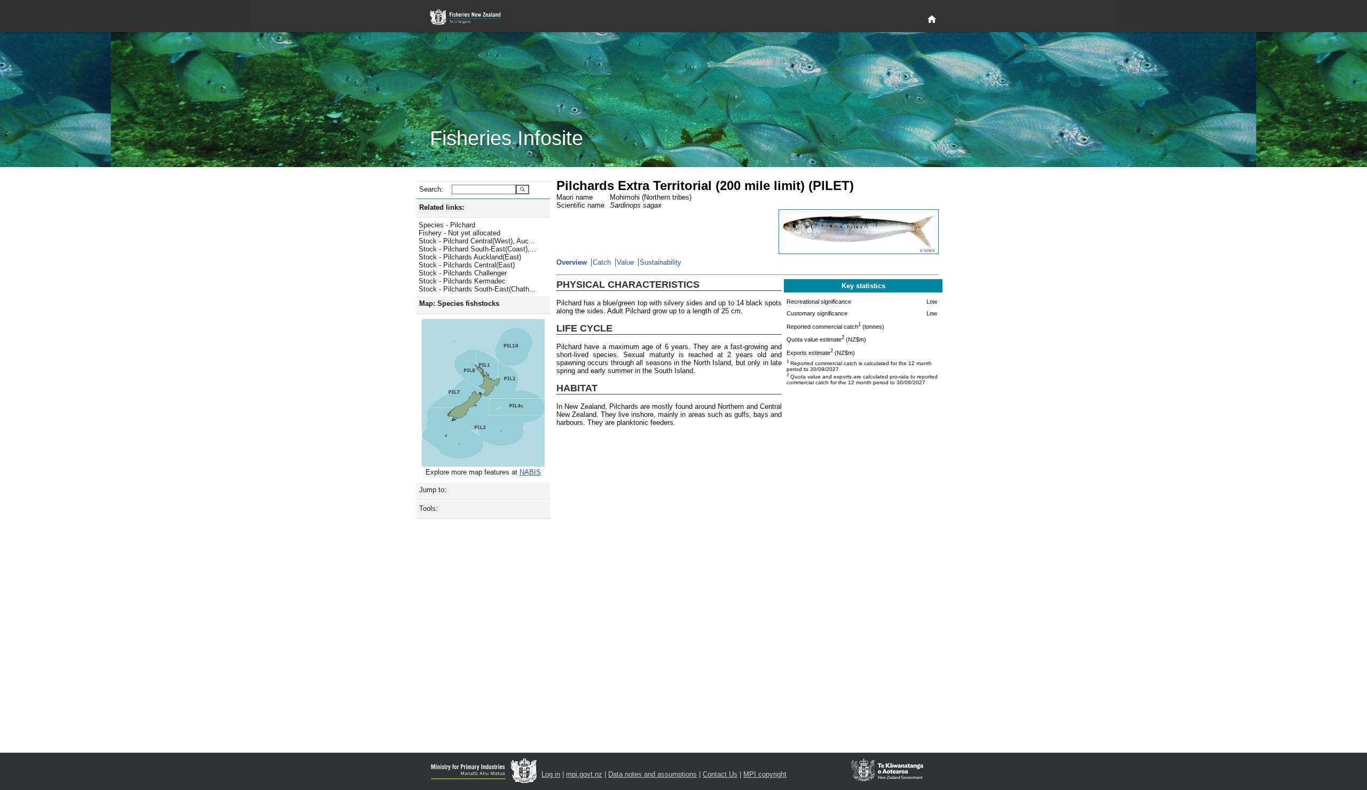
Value (625, 262)
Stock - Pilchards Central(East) (467, 265)
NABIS (530, 472)
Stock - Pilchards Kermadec (462, 281)
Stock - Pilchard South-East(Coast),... (477, 249)
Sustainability (660, 262)
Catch (602, 262)
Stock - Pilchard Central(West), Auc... (477, 241)
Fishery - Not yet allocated (459, 233)
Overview (571, 262)
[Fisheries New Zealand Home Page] (471, 17)
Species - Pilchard (447, 225)
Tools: (428, 508)
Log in (550, 774)
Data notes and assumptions (652, 774)
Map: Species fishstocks (459, 303)
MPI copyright (765, 774)
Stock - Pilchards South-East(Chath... (477, 289)
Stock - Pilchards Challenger (463, 273)
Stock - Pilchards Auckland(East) (470, 257)
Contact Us (720, 774)
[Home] (931, 20)
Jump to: (432, 490)
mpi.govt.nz (584, 774)
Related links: (441, 207)
